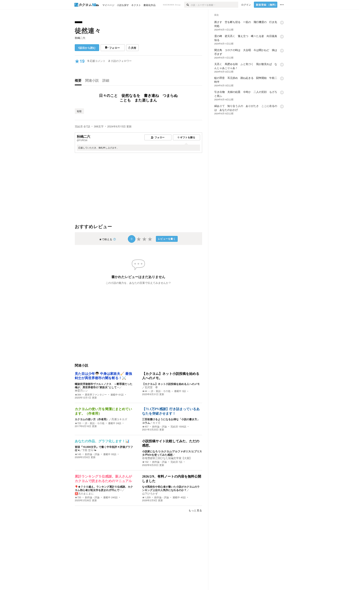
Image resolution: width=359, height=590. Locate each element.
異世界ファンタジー (96, 394)
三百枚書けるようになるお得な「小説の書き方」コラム (171, 420)
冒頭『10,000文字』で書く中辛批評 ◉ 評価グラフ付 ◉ (104, 448)
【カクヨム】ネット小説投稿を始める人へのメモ (171, 384)
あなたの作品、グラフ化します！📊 (102, 441)
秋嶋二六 (80, 38)
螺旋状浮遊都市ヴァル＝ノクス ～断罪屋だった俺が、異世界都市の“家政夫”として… (103, 385)
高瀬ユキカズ (119, 419)
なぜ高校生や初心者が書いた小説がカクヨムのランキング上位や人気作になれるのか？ (171, 488)
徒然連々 (88, 30)
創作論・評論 (159, 426)
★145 (78, 454)
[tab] (79, 81)
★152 (145, 461)
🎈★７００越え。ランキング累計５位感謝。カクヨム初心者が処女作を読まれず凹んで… (104, 488)
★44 (144, 391)
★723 (78, 423)
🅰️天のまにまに (84, 493)
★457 (145, 426)
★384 (78, 394)
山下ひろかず (150, 493)
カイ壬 (156, 422)
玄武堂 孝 (151, 387)
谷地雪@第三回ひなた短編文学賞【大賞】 (167, 458)
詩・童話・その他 (160, 391)
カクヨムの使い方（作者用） (92, 419)
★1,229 (146, 497)
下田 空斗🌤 (89, 450)
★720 (78, 497)
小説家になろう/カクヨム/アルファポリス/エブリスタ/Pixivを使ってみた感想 (172, 452)
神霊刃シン (81, 390)
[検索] (187, 5)
